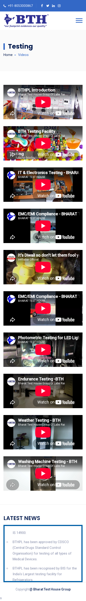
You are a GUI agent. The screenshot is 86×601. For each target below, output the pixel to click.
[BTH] (26, 21)
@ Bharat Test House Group (50, 589)
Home (8, 55)
